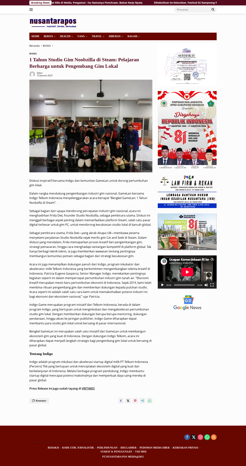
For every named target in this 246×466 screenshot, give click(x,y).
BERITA (48, 36)
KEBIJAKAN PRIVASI (185, 447)
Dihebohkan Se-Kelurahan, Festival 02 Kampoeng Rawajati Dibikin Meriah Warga (181, 2)
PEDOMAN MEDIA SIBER (155, 447)
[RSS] (214, 437)
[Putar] (162, 285)
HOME (35, 36)
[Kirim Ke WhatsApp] (149, 400)
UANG (81, 36)
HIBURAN (114, 36)
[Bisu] (206, 285)
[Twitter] (194, 437)
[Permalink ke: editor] (32, 74)
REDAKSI (53, 447)
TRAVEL (97, 36)
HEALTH (65, 36)
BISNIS (33, 53)
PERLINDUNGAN (107, 447)
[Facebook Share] (121, 400)
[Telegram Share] (142, 400)
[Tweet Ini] (128, 400)
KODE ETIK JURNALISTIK (78, 447)
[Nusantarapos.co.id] (54, 23)
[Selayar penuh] (212, 285)
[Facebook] (187, 437)
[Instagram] (200, 437)
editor (40, 72)
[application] (187, 272)
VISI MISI (140, 451)
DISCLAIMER (128, 447)
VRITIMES (88, 388)
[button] (213, 9)
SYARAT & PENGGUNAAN (116, 451)
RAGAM (132, 36)
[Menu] (31, 9)
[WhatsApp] (207, 437)
